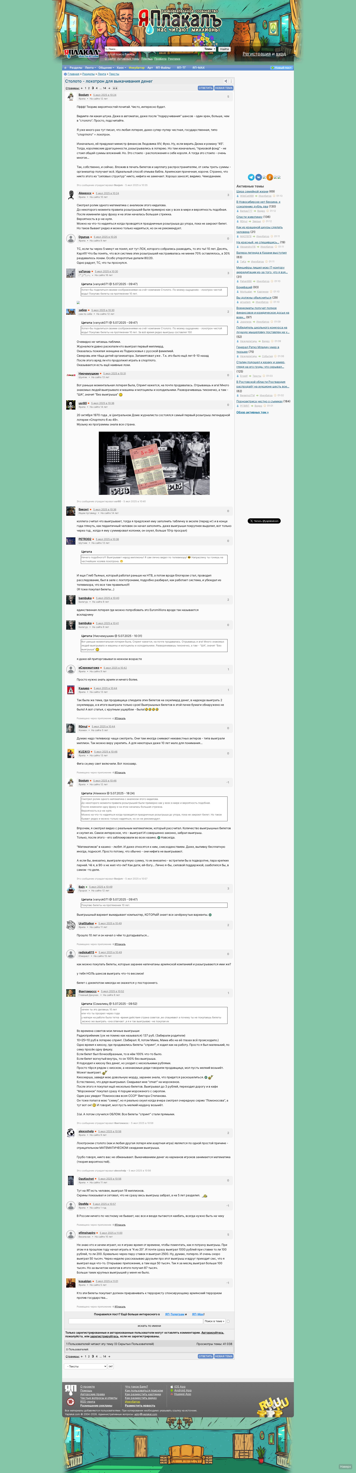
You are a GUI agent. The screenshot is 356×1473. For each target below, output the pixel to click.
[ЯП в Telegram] (251, 177)
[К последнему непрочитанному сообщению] (115, 88)
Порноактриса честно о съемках (259, 401)
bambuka (85, 598)
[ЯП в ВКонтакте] (258, 177)
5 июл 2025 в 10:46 (105, 751)
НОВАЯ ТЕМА (224, 87)
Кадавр (84, 688)
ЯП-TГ (181, 67)
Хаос (120, 67)
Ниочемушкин (89, 373)
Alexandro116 (248, 246)
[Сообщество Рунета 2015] (273, 1407)
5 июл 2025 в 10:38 (107, 539)
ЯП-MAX (198, 67)
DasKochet (86, 1179)
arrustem (245, 301)
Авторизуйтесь (212, 1332)
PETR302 (85, 539)
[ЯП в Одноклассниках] (269, 177)
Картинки (262, 291)
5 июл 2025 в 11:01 (107, 1281)
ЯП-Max (198, 1314)
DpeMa (83, 1204)
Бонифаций (244, 287)
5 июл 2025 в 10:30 (106, 271)
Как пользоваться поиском (144, 1390)
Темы (208, 49)
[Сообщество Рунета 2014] (284, 1407)
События (267, 356)
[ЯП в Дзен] (264, 177)
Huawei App (182, 1394)
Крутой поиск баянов (120, 54)
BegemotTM (247, 395)
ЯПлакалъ (120, 718)
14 (104, 88)
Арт (150, 67)
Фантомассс (88, 991)
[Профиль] (70, 96)
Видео (261, 210)
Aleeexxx (85, 193)
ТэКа (243, 261)
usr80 (83, 403)
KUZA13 (84, 751)
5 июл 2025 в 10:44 (105, 688)
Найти (224, 49)
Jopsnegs (245, 321)
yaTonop (84, 271)
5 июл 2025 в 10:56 (109, 1131)
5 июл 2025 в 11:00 (111, 1232)
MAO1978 (245, 236)
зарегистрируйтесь (104, 1336)
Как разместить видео (141, 1398)
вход (281, 53)
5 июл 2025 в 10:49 (100, 886)
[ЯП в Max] (279, 177)
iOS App (180, 1386)
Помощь (147, 59)
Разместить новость (140, 1405)
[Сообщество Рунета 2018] (262, 1407)
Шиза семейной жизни (252, 191)
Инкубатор (137, 67)
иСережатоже (89, 667)
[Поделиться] (226, 81)
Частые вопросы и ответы (98, 1398)
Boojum (84, 95)
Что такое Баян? (136, 1386)
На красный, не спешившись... (257, 242)
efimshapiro (87, 1233)
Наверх (345, 1466)
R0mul (83, 726)
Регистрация (257, 53)
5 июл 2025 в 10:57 (104, 1203)
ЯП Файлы (163, 67)
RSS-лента (87, 1401)
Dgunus (84, 237)
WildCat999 (247, 195)
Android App (183, 1390)
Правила (160, 59)
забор (83, 310)
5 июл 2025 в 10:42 (115, 667)
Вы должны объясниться (253, 297)
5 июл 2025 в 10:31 (114, 373)
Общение (105, 67)
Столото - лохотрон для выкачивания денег (109, 81)
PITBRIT (245, 405)
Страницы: (73, 88)
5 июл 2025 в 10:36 (102, 403)
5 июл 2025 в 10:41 (107, 623)
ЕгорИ (244, 375)
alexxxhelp (86, 1131)
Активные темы (128, 59)
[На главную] (65, 68)
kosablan (85, 1281)
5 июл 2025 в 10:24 (104, 94)
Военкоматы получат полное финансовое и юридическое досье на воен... (262, 312)
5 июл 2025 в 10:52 (112, 991)
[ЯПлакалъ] (82, 53)
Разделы (76, 67)
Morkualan (246, 291)
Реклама (174, 59)
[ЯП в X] (275, 177)
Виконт (84, 509)
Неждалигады (248, 341)
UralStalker (86, 923)
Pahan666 (246, 281)
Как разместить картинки (143, 1394)
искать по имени (149, 1326)
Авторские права (92, 1394)
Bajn (82, 887)
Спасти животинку (249, 217)
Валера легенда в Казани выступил (261, 252)
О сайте (110, 59)
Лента (89, 67)
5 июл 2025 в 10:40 (107, 597)
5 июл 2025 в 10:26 (105, 236)
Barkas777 (246, 210)
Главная (73, 74)
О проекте (87, 1386)
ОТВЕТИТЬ (205, 87)
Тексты (114, 74)
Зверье (256, 221)
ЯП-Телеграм (174, 1314)
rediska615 (86, 952)
